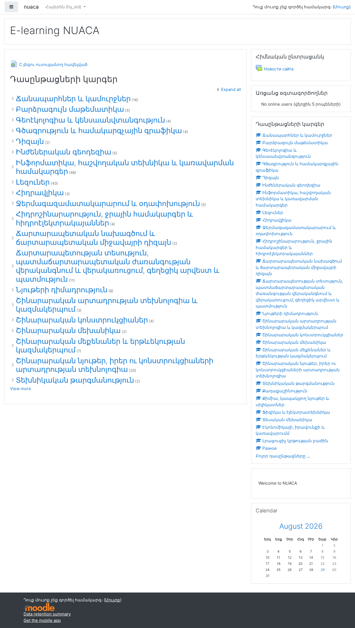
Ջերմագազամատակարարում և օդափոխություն (108, 203)
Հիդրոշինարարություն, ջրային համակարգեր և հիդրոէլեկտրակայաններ (104, 218)
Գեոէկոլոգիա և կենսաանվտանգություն (90, 120)
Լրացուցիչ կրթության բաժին (295, 440)
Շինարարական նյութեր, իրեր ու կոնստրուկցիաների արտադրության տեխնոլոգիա (114, 365)
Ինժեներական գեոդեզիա (63, 152)
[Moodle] (39, 606)
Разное (269, 448)
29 (322, 570)
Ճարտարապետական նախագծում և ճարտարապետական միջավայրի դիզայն (93, 237)
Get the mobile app (42, 620)
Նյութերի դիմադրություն (61, 289)
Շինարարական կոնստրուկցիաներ (82, 320)
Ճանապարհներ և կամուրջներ (73, 98)
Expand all (231, 89)
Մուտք (341, 6)
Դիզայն (30, 141)
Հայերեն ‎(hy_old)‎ (63, 6)
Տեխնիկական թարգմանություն (75, 380)
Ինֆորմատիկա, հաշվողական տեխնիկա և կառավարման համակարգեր (293, 199)
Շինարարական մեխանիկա (68, 330)
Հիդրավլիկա (40, 192)
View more (20, 388)
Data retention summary (47, 614)
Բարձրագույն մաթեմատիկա (70, 109)
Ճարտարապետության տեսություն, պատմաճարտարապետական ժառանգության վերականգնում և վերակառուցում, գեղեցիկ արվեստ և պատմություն (117, 265)
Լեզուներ (33, 182)
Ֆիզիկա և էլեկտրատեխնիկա (296, 412)
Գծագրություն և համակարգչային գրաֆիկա (99, 130)
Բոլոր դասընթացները (281, 456)
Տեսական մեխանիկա (287, 419)
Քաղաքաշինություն (284, 390)
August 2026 (301, 526)
